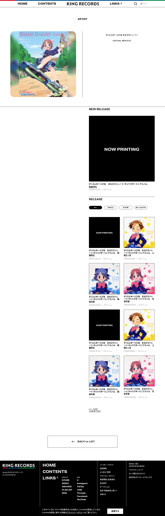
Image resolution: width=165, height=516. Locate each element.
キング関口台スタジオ (137, 474)
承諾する (115, 511)
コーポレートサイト (106, 465)
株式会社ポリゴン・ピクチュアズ (140, 477)
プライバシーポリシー (107, 476)
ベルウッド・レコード (136, 470)
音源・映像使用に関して (108, 491)
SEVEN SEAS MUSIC (137, 466)
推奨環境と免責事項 (107, 479)
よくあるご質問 (105, 472)
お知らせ (103, 494)
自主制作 (103, 483)
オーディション (105, 487)
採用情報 (103, 468)
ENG (145, 4)
